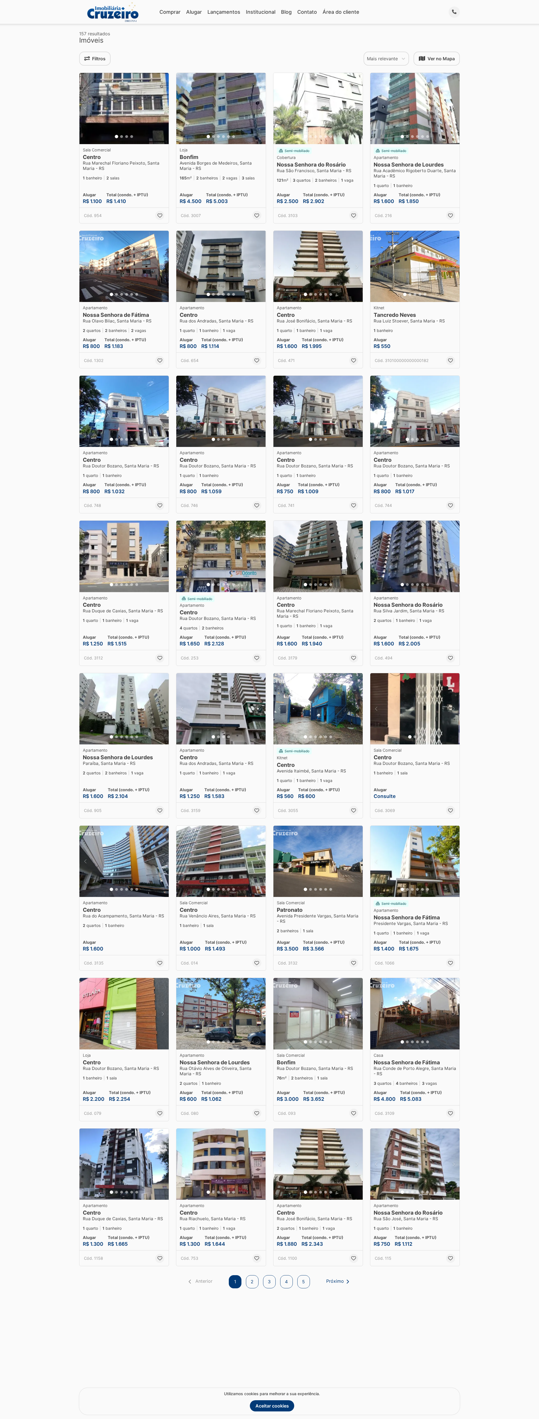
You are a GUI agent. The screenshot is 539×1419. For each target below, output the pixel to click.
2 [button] (252, 1281)
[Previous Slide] (85, 108)
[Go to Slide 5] (228, 136)
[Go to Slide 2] (121, 136)
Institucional (260, 12)
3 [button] (269, 1281)
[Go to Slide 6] (233, 136)
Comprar (170, 12)
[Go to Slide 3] (126, 136)
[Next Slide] (163, 108)
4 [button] (286, 1281)
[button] (124, 108)
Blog (286, 12)
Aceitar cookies (272, 1406)
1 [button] (235, 1281)
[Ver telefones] (454, 12)
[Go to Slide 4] (131, 136)
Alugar (194, 12)
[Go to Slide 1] (116, 136)
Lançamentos (223, 12)
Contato (307, 12)
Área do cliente (341, 12)
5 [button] (303, 1281)
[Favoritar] (159, 215)
